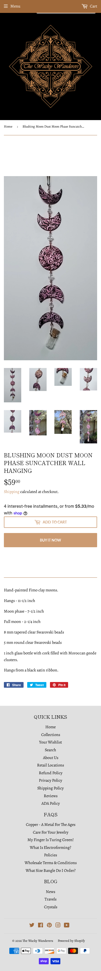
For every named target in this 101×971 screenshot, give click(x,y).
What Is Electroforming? (50, 847)
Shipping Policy (50, 788)
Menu (15, 6)
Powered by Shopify (71, 940)
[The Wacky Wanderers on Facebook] (40, 926)
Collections (50, 735)
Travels (50, 899)
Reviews (50, 796)
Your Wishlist (50, 742)
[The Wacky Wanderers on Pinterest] (49, 926)
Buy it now (50, 540)
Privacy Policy (50, 780)
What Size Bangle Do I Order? (51, 870)
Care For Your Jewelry (50, 832)
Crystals (50, 907)
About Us (50, 758)
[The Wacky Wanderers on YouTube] (66, 926)
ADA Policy (50, 803)
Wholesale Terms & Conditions (51, 863)
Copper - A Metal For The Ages (50, 824)
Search (50, 750)
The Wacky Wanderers (38, 940)
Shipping (11, 492)
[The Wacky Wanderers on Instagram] (58, 926)
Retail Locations (50, 765)
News (50, 892)
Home (8, 126)
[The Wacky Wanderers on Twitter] (31, 926)
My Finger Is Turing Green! (50, 840)
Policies (50, 855)
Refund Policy (50, 773)
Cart (93, 6)
